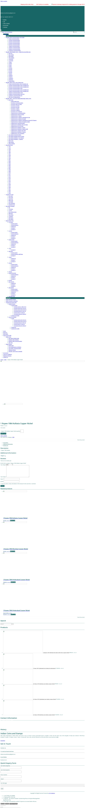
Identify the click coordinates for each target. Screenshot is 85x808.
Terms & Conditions (7, 354)
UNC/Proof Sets (9, 145)
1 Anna (9, 257)
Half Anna (10, 213)
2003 (9, 162)
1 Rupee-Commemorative (14, 46)
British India (11, 345)
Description (5, 442)
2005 (9, 165)
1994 (9, 155)
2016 (9, 181)
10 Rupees (10, 78)
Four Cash (10, 197)
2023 (9, 191)
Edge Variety (11, 142)
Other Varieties (11, 143)
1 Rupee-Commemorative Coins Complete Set (18, 91)
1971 (9, 146)
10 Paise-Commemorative (14, 40)
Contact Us (5, 357)
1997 (9, 156)
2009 (9, 171)
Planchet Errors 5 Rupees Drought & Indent (20, 121)
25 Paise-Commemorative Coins (15, 88)
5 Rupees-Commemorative (14, 49)
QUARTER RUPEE (12, 273)
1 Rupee (10, 73)
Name (2, 479)
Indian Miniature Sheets (11, 299)
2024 (9, 193)
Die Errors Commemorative (17, 103)
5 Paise (10, 66)
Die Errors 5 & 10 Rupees (16, 111)
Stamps (8, 298)
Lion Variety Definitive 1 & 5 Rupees (16, 137)
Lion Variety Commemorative (14, 135)
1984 (5, 359)
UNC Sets (10, 342)
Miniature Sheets (12, 350)
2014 (9, 178)
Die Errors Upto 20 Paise (16, 104)
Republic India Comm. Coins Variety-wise (14, 82)
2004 (9, 164)
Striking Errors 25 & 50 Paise (17, 126)
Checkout (5, 27)
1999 (9, 158)
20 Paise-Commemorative (14, 41)
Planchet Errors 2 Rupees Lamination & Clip (20, 117)
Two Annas (10, 215)
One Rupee (10, 219)
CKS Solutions (52, 793)
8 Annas (10, 280)
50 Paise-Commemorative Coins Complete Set (18, 89)
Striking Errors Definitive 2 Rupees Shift (19, 129)
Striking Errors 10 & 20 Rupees (17, 133)
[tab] (43, 442)
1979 (9, 149)
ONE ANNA (10, 56)
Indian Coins (8, 337)
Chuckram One (11, 204)
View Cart (3, 803)
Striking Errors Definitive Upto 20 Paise (19, 124)
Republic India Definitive (13, 339)
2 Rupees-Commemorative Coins (15, 92)
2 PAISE (10, 63)
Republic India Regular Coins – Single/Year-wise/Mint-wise (18, 52)
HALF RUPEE (11, 281)
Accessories (5, 353)
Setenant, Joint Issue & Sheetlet (15, 351)
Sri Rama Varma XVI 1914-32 (20, 308)
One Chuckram (11, 203)
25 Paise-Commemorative (14, 43)
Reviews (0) (5, 445)
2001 (9, 159)
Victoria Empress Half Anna (17, 254)
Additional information (8, 444)
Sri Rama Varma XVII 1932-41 (20, 309)
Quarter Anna (11, 239)
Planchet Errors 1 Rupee (16, 116)
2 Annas (10, 263)
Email (2, 481)
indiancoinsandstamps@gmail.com (10, 726)
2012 (9, 175)
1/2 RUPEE (10, 60)
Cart (4, 21)
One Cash (10, 196)
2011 (9, 174)
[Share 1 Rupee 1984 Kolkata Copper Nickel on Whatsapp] (8, 440)
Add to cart (3, 433)
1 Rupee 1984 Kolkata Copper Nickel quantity (10, 431)
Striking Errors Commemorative (18, 123)
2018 (9, 184)
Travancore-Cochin (15, 328)
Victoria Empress (14, 225)
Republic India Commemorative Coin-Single (15, 37)
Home (4, 331)
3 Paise (10, 65)
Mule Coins (10, 140)
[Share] (2, 805)
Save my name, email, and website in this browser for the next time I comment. (19, 483)
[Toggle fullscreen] (3, 805)
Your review (3, 476)
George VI (13, 229)
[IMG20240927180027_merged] (42, 361)
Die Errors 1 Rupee (15, 108)
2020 (9, 187)
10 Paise (10, 68)
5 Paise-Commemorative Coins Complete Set (18, 84)
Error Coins (10, 100)
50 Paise (10, 72)
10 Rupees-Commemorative (14, 50)
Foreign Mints (11, 81)
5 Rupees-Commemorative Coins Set (16, 94)
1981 (9, 151)
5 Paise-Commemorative (13, 38)
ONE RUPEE (11, 287)
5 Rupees (10, 76)
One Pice (10, 53)
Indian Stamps (9, 344)
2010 (9, 172)
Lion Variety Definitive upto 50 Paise (16, 136)
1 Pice (9, 248)
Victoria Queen (14, 223)
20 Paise (10, 69)
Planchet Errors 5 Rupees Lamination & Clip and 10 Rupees (24, 120)
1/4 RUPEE (10, 59)
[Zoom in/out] (5, 805)
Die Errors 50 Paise (15, 107)
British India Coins (10, 220)
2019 (9, 185)
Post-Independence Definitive (14, 347)
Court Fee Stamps (12, 317)
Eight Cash (10, 200)
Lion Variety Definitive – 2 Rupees (15, 139)
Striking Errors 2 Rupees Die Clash (18, 130)
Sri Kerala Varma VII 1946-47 (20, 314)
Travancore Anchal (15, 315)
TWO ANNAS (11, 57)
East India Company (10, 206)
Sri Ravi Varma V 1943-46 (19, 312)
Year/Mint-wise (11, 296)
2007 (9, 168)
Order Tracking (6, 23)
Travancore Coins (9, 194)
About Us (5, 332)
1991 (9, 153)
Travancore (13, 327)
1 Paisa (10, 62)
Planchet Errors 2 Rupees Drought (18, 119)
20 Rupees (10, 79)
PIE (9, 207)
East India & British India (13, 338)
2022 (9, 190)
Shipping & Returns (7, 355)
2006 (9, 167)
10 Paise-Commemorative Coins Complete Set (18, 85)
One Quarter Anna (12, 212)
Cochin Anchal (14, 305)
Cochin (12, 318)
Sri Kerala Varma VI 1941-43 (20, 311)
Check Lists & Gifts (7, 335)
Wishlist (4, 19)
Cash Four (10, 199)
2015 (9, 180)
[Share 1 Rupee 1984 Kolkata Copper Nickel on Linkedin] (6, 440)
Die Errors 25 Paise (15, 105)
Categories (6, 34)
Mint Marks (5, 334)
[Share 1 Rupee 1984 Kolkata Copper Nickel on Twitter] (4, 440)
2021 (9, 188)
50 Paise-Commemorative (14, 44)
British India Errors (15, 101)
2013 (9, 177)
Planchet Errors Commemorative (18, 113)
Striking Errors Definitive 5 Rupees (18, 132)
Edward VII (13, 226)
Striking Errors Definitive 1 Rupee (18, 127)
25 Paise (10, 71)
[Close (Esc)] (1, 805)
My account (5, 25)
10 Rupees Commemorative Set (15, 95)
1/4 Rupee (10, 216)
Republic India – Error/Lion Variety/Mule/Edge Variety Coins (18, 98)
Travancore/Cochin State (11, 302)
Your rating (3, 464)
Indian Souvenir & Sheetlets (12, 301)
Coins (7, 36)
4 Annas (10, 271)
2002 (9, 161)
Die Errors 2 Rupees (15, 110)
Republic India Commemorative (15, 341)
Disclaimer (3, 740)
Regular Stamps (11, 304)
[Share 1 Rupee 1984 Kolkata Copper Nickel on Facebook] (2, 440)
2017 (9, 183)
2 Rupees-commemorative (14, 47)
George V (13, 228)
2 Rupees (10, 75)
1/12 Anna (10, 209)
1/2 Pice (10, 210)
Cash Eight (10, 201)
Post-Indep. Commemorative (14, 348)
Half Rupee (10, 217)
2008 (9, 169)
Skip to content (4, 1)
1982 (9, 152)
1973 (9, 148)
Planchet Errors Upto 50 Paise (17, 114)
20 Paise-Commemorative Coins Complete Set (18, 87)
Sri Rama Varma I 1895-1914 (20, 306)
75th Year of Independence (14, 97)
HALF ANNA (11, 54)
